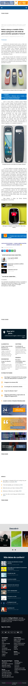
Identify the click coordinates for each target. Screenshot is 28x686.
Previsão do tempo (6, 672)
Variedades (4, 648)
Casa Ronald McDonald (8, 677)
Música (3, 651)
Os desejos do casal (11, 602)
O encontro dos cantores (13, 584)
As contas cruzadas (11, 579)
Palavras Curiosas (6, 667)
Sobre (16, 671)
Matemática (17, 653)
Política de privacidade (20, 669)
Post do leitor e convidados (18, 662)
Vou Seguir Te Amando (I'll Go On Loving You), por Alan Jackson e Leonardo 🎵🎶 (15, 377)
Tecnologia (5, 652)
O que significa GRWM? (13, 258)
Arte (3, 642)
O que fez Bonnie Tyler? (10, 391)
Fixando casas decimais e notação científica (15, 562)
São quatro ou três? (12, 596)
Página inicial (3, 24)
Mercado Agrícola (6, 675)
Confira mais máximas (18, 427)
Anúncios (17, 665)
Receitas (4, 640)
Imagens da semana (19, 645)
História (16, 646)
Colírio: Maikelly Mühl (12, 590)
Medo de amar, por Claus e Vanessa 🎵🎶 (13, 488)
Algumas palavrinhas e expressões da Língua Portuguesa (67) (14, 395)
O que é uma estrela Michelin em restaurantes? (6, 348)
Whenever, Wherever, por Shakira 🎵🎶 (12, 491)
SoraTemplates (9, 682)
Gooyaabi (19, 682)
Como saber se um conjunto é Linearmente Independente (17, 568)
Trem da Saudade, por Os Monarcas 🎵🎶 (13, 485)
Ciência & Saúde (6, 643)
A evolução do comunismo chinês (20, 347)
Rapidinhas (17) (10, 608)
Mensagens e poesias (7, 663)
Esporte (16, 545)
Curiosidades (17, 641)
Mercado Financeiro (7, 674)
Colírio (3, 646)
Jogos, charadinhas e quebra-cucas (19, 639)
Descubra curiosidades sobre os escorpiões (20, 361)
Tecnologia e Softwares (11, 24)
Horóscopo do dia (6, 649)
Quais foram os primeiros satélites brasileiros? (16, 264)
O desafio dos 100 (11, 573)
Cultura (5, 545)
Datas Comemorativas (19, 643)
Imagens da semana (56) (11, 382)
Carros (3, 655)
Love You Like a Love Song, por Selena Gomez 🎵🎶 (14, 494)
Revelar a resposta (21, 446)
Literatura (4, 662)
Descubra (20, 436)
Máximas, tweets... (6, 665)
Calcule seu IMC (6, 671)
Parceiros (17, 666)
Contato (17, 672)
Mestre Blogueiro (5, 36)
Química (16, 654)
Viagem (4, 654)
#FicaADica (4, 639)
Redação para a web (20, 668)
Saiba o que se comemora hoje (19, 410)
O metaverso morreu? (13, 269)
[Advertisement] (14, 324)
